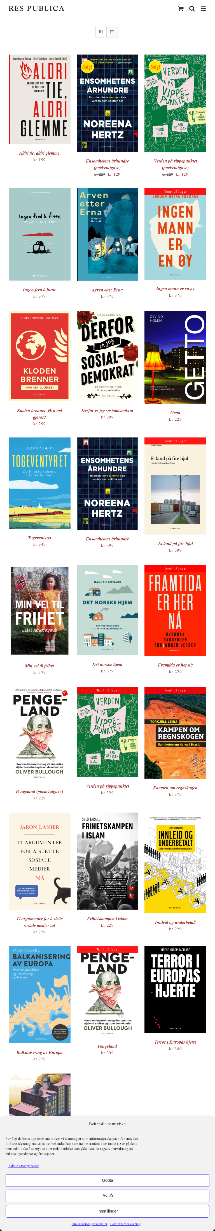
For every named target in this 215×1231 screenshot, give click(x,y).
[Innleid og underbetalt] (175, 815)
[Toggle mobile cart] (181, 8)
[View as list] (112, 31)
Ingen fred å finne (39, 289)
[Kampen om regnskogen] (175, 690)
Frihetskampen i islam (107, 918)
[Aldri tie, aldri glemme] (40, 57)
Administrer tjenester (23, 1165)
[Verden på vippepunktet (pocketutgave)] (175, 57)
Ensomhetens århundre (107, 539)
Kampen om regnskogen (175, 788)
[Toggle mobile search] (192, 8)
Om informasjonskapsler (90, 1223)
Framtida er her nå (175, 665)
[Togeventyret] (40, 440)
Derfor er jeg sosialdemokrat (107, 410)
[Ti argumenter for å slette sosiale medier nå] (40, 815)
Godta (107, 1180)
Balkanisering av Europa (40, 1052)
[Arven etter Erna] (108, 191)
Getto (175, 412)
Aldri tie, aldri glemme (39, 153)
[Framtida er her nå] (175, 568)
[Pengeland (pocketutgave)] (40, 690)
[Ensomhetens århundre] (108, 440)
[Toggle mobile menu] (204, 8)
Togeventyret (39, 538)
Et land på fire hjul (175, 543)
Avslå (107, 1195)
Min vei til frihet (39, 666)
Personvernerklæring (125, 1223)
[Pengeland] (108, 949)
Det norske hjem (107, 664)
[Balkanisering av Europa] (40, 949)
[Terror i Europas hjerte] (175, 949)
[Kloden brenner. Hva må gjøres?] (40, 314)
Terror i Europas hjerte (176, 1042)
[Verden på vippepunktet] (108, 690)
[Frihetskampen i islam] (108, 815)
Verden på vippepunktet (107, 786)
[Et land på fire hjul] (175, 440)
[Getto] (175, 314)
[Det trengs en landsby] (40, 1076)
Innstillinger (107, 1211)
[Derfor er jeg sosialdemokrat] (108, 314)
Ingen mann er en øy (175, 289)
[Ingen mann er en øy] (175, 191)
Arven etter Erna (107, 290)
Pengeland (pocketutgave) (39, 791)
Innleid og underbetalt (175, 922)
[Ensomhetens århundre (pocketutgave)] (108, 57)
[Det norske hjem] (108, 568)
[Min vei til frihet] (40, 568)
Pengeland (107, 1046)
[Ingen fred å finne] (40, 191)
